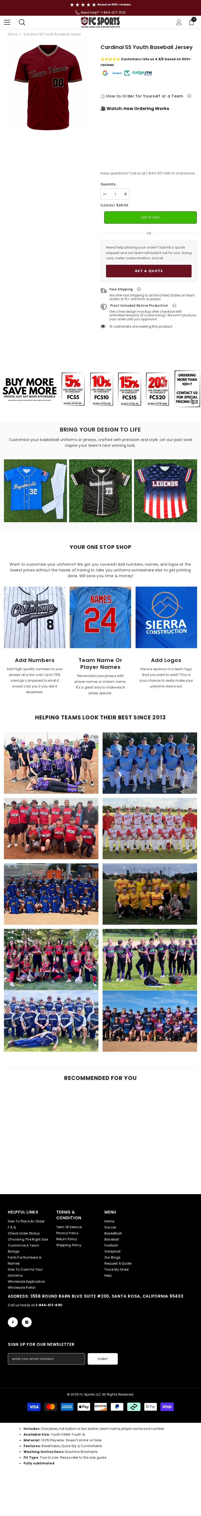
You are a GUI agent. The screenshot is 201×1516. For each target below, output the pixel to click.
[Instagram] (27, 1322)
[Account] (179, 22)
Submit (103, 1359)
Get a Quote (149, 270)
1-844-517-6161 (113, 12)
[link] (34, 617)
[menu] (7, 22)
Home (13, 34)
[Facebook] (13, 1322)
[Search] (22, 22)
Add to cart (151, 217)
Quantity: (108, 184)
